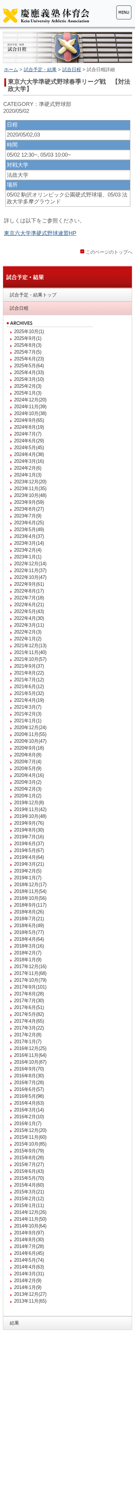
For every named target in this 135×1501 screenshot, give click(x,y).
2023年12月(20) (30, 481)
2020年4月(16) (29, 775)
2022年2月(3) (27, 632)
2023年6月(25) (29, 522)
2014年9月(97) (29, 1232)
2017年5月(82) (29, 1014)
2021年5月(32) (29, 693)
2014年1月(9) (27, 1287)
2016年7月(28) (29, 1082)
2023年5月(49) (29, 529)
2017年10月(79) (30, 980)
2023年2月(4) (27, 550)
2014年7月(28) (29, 1246)
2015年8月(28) (29, 1157)
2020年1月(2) (27, 795)
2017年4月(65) (29, 1021)
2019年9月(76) (29, 823)
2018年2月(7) (27, 953)
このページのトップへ (109, 252)
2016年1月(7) (27, 1123)
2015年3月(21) (29, 1191)
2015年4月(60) (29, 1185)
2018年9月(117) (30, 905)
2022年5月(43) (29, 611)
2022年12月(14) (30, 563)
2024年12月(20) (30, 399)
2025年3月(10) (29, 379)
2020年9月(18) (29, 748)
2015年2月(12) (29, 1198)
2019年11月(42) (30, 809)
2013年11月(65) (30, 1301)
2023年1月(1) (27, 557)
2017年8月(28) (29, 993)
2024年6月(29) (29, 440)
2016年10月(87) (30, 1062)
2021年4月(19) (29, 700)
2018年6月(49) (29, 925)
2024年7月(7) (27, 434)
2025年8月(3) (27, 345)
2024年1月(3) (27, 475)
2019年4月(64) (29, 857)
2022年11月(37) (30, 570)
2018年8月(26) (29, 912)
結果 (14, 1323)
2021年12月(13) (30, 645)
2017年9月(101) (30, 987)
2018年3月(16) (29, 946)
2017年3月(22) (29, 1028)
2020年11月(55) (30, 734)
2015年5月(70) (29, 1178)
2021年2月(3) (27, 714)
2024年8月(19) (29, 427)
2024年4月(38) (29, 454)
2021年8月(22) (29, 673)
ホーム (11, 69)
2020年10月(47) (30, 741)
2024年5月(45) (29, 447)
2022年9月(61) (29, 584)
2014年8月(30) (29, 1239)
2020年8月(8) (27, 755)
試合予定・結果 (40, 69)
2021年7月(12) (29, 679)
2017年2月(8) (27, 1034)
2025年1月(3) (27, 393)
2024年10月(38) (30, 413)
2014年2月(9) (27, 1280)
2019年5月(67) (29, 850)
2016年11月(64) (30, 1055)
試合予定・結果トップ (33, 295)
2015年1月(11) (29, 1205)
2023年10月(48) (30, 495)
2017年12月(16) (30, 966)
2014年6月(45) (29, 1253)
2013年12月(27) (30, 1294)
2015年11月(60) (30, 1137)
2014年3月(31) (29, 1273)
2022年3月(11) (29, 625)
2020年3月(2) (27, 782)
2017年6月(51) (29, 1007)
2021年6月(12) (29, 686)
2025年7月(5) (27, 352)
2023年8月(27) (29, 509)
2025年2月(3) (27, 386)
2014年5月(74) (29, 1260)
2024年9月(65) (29, 420)
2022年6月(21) (29, 604)
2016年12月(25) (30, 1048)
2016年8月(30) (29, 1075)
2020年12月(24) (30, 727)
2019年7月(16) (29, 836)
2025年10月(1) (29, 331)
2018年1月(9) (27, 959)
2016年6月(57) (29, 1089)
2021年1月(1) (27, 720)
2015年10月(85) (30, 1144)
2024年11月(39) (30, 406)
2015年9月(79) (29, 1151)
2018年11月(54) (30, 891)
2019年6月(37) (29, 843)
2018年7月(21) (29, 918)
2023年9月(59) (29, 502)
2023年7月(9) (27, 516)
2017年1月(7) (27, 1041)
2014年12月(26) (30, 1212)
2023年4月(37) (29, 536)
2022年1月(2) (27, 638)
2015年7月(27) (29, 1164)
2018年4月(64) (29, 939)
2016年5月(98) (29, 1096)
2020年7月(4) (27, 761)
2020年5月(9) (27, 768)
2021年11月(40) (30, 652)
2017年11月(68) (30, 973)
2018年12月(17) (30, 884)
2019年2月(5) (27, 871)
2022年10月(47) (30, 577)
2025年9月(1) (27, 338)
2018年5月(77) (29, 932)
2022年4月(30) (29, 618)
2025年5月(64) (29, 365)
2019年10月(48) (30, 816)
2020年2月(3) (27, 789)
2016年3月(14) (29, 1110)
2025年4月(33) (29, 372)
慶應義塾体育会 (46, 15)
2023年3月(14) (29, 543)
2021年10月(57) (30, 659)
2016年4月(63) (29, 1103)
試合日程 (71, 69)
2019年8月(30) (29, 830)
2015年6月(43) (29, 1171)
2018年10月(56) (30, 898)
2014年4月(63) (29, 1267)
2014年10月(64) (30, 1226)
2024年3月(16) (29, 461)
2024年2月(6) (27, 468)
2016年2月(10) (29, 1116)
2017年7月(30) (29, 1000)
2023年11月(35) (30, 488)
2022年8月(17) (29, 591)
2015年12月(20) (30, 1130)
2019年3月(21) (29, 864)
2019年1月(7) (27, 877)
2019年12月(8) (29, 802)
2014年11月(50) (30, 1219)
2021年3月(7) (27, 707)
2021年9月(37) (29, 666)
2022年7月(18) (29, 597)
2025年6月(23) (29, 359)
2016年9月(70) (29, 1069)
